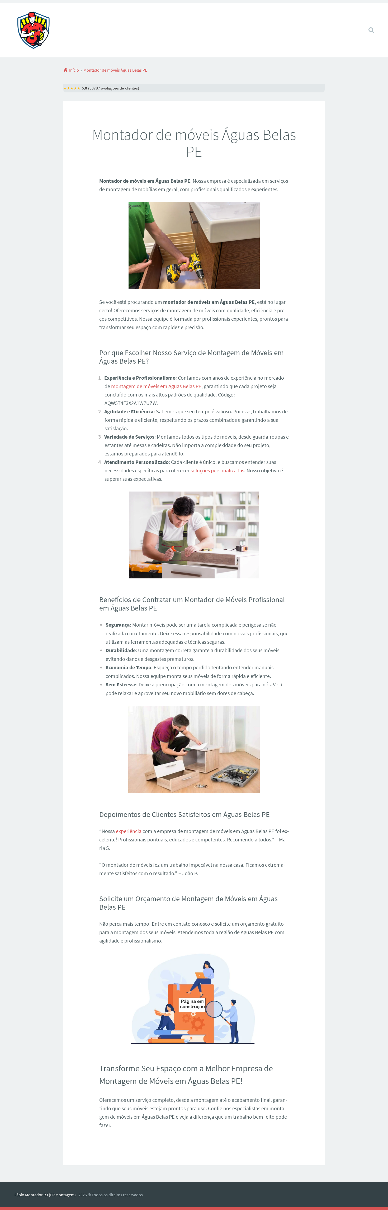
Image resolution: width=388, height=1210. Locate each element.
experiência (128, 831)
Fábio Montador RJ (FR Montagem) (45, 1194)
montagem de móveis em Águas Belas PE (156, 386)
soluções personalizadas (217, 470)
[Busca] (366, 23)
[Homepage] (34, 30)
